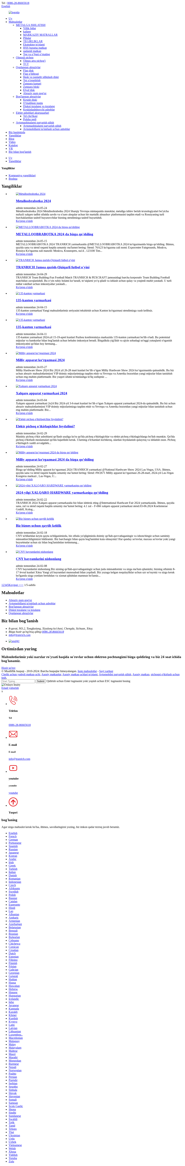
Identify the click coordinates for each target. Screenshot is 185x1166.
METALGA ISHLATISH (31, 25)
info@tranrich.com (20, 635)
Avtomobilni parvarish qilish (115, 674)
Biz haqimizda (17, 132)
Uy (10, 18)
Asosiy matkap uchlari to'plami (80, 674)
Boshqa (13, 178)
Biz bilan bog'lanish (20, 151)
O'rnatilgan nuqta (33, 103)
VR (11, 148)
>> (21, 585)
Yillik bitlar (29, 28)
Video (12, 142)
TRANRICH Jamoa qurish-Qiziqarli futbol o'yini (52, 267)
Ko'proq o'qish (24, 220)
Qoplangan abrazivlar (28, 67)
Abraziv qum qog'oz (34, 93)
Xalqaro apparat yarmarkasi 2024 (41, 393)
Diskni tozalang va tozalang (39, 106)
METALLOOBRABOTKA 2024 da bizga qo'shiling (54, 234)
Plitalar (27, 38)
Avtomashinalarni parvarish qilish (35, 122)
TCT (26, 64)
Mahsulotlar (15, 21)
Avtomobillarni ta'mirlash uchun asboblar (46, 129)
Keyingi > (14, 585)
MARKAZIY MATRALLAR (40, 34)
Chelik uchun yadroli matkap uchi (20, 674)
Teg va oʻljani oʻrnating (36, 54)
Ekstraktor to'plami (34, 44)
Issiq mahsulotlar (87, 671)
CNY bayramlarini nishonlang (38, 559)
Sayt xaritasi (106, 671)
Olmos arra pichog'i (34, 60)
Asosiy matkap (140, 674)
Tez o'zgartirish (31, 80)
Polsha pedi (29, 119)
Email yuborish (10, 687)
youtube (13, 792)
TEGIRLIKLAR (33, 41)
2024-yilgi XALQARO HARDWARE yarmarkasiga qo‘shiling (62, 492)
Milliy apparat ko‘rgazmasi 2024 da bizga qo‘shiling (55, 459)
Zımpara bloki (31, 86)
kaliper (27, 31)
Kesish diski (30, 99)
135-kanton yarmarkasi (33, 300)
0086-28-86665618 (18, 3)
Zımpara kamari (32, 83)
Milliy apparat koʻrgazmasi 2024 (40, 360)
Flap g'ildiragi (31, 73)
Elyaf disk (29, 90)
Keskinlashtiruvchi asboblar (39, 109)
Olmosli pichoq (24, 57)
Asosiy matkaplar (51, 674)
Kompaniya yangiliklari (22, 175)
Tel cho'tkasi (30, 116)
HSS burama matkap (35, 47)
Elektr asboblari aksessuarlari (32, 112)
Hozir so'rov (8, 667)
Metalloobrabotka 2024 (33, 201)
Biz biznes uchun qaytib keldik (38, 525)
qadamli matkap (32, 51)
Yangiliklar (15, 135)
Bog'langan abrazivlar (28, 96)
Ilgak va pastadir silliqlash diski (41, 77)
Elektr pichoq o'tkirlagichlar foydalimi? (45, 426)
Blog (11, 138)
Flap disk (28, 70)
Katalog (13, 145)
